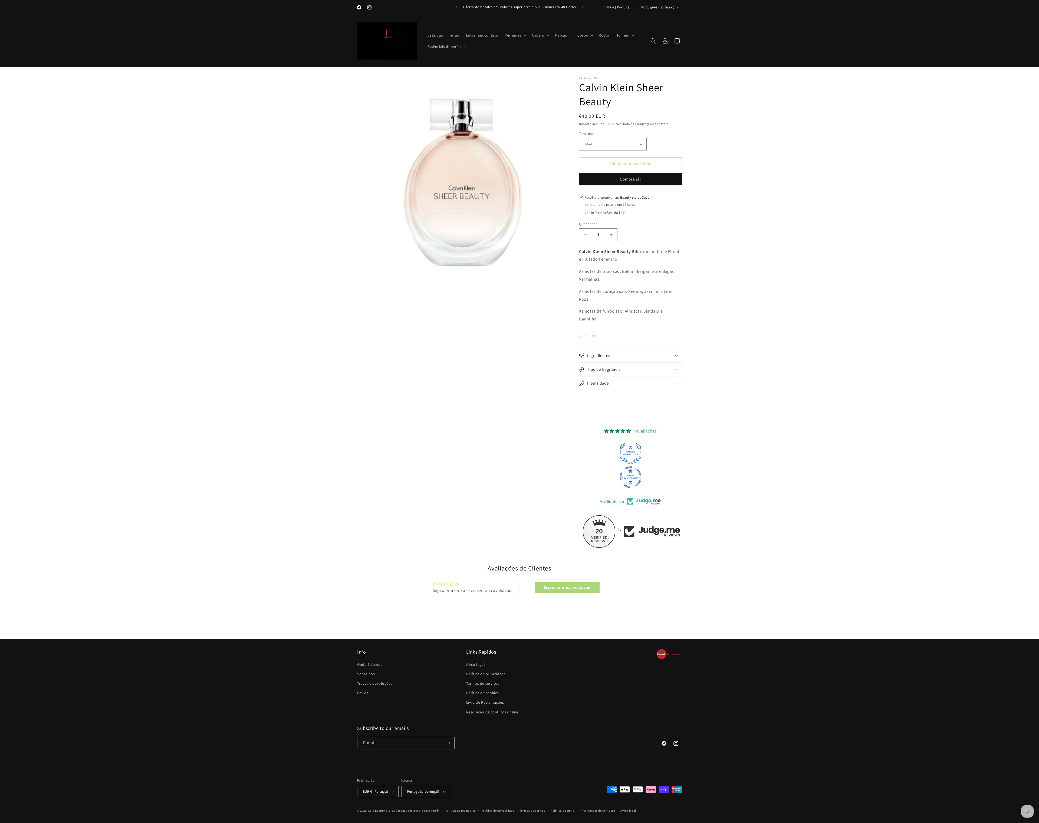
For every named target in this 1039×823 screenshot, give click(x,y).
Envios (363, 692)
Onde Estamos (369, 664)
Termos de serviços (482, 683)
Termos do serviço (532, 810)
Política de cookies (482, 692)
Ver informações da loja (605, 212)
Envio (610, 124)
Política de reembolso (460, 810)
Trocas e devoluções (374, 683)
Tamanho (586, 133)
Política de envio (562, 810)
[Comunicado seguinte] (582, 7)
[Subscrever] (448, 743)
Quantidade (588, 224)
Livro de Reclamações (485, 702)
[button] (515, 35)
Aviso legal (475, 664)
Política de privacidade (486, 673)
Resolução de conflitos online (492, 712)
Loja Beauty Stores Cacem (386, 810)
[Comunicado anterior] (456, 7)
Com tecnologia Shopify (422, 810)
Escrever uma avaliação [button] (567, 587)
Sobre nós (366, 673)
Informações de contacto (597, 810)
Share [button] (590, 335)
